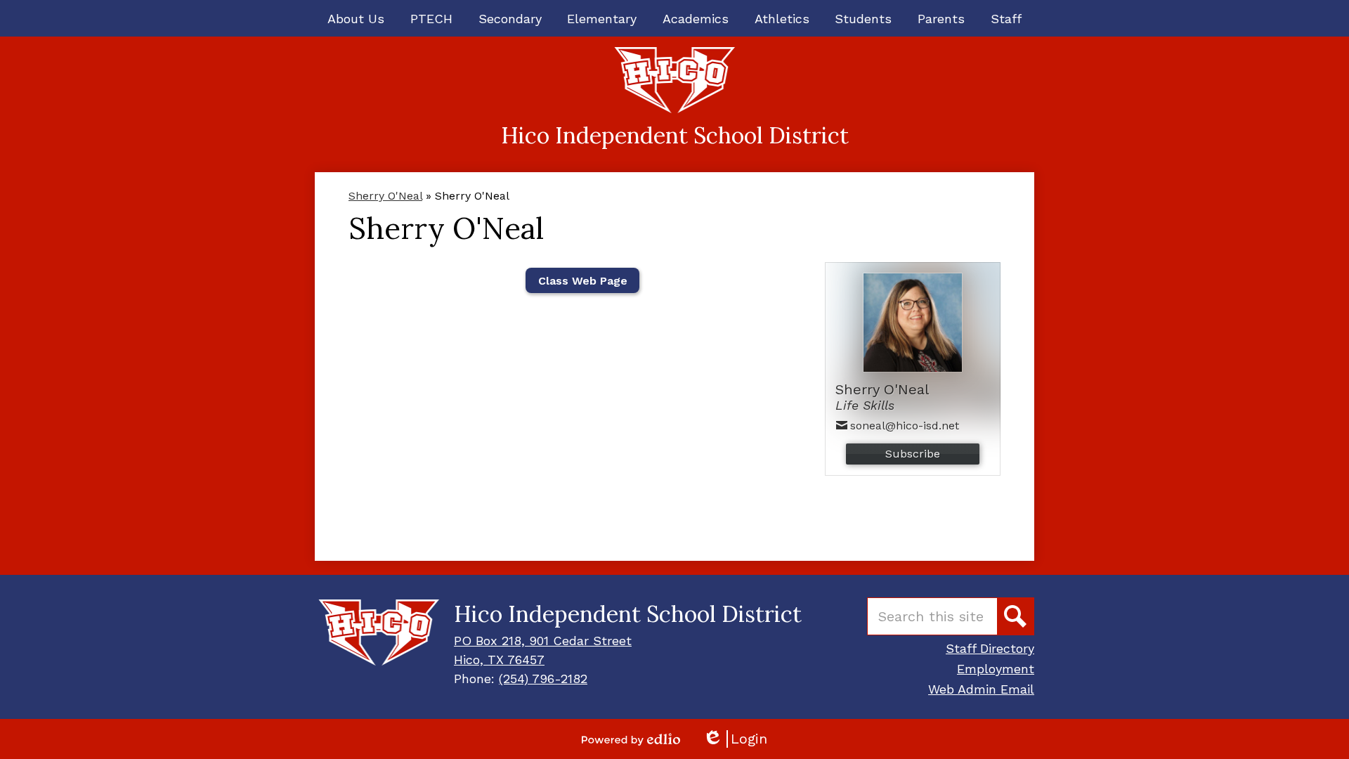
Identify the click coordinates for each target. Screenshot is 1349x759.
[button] (356, 18)
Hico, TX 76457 (499, 659)
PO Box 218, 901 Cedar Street (543, 640)
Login (735, 739)
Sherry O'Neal (385, 195)
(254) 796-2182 (543, 678)
